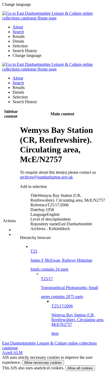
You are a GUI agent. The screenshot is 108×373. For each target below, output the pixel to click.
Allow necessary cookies (43, 363)
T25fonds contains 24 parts (61, 260)
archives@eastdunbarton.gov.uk (46, 177)
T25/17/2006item (77, 320)
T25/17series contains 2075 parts (69, 287)
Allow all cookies (80, 368)
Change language (27, 55)
